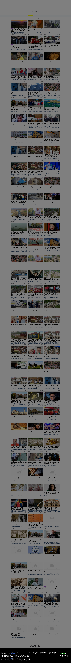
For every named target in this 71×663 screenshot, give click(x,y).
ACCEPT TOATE (63, 653)
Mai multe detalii (13, 653)
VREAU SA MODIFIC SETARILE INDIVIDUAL (63, 656)
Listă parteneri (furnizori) (35, 655)
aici (11, 658)
